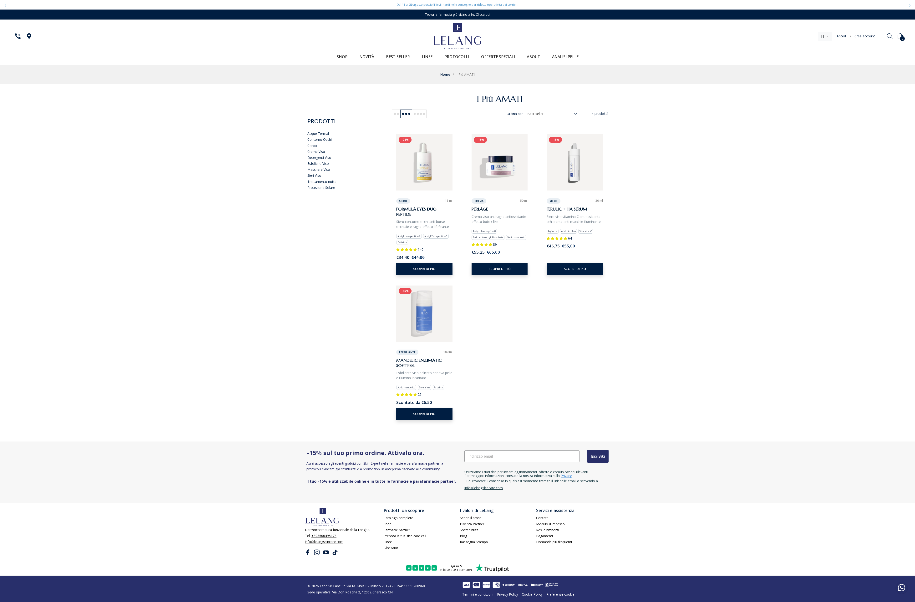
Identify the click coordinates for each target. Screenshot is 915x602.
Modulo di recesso (550, 524)
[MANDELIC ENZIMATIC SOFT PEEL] (424, 314)
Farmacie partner (397, 530)
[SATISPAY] (508, 585)
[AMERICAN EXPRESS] (496, 585)
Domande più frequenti (554, 542)
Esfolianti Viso (318, 163)
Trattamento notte (321, 181)
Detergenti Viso (319, 157)
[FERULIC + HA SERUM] (575, 162)
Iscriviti (598, 456)
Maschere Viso (318, 169)
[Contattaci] (17, 36)
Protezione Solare (321, 187)
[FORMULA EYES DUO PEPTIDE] (424, 162)
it (823, 36)
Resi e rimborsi (547, 530)
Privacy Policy (507, 594)
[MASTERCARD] (476, 585)
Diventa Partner (472, 524)
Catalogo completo (398, 518)
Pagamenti (544, 536)
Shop (387, 524)
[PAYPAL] (486, 585)
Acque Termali (318, 133)
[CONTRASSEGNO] (537, 585)
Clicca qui (483, 14)
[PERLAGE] (500, 162)
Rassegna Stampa (474, 542)
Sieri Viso (314, 175)
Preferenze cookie (560, 594)
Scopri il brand (471, 518)
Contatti (542, 518)
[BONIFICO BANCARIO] (551, 585)
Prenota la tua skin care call (405, 536)
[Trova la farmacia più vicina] (28, 36)
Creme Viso (316, 151)
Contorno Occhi (319, 139)
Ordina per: (515, 113)
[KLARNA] (523, 585)
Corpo (312, 145)
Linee (388, 542)
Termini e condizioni (477, 594)
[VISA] (466, 585)
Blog (463, 536)
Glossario (391, 548)
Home (445, 74)
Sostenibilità (469, 530)
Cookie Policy (532, 594)
